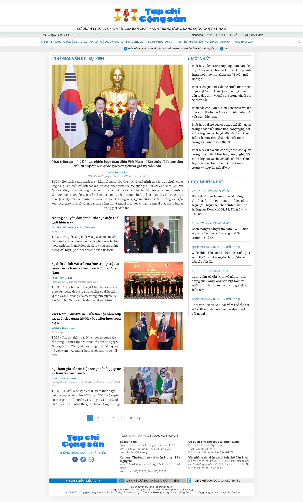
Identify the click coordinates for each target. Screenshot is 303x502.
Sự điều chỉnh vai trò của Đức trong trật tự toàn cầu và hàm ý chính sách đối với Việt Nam (85, 268)
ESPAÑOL (235, 34)
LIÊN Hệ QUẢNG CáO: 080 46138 (217, 480)
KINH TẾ (77, 41)
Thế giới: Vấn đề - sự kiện (159, 41)
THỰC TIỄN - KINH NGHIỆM (189, 41)
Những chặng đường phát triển (83, 452)
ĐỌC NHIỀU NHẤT (207, 181)
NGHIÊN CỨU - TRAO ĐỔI (217, 41)
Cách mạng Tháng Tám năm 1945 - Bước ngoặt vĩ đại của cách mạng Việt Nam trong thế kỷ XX (220, 233)
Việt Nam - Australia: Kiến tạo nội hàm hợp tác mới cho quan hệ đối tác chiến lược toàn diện (86, 318)
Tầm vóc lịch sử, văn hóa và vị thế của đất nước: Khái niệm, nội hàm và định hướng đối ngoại (220, 309)
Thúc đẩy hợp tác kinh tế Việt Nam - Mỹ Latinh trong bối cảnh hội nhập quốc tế (164, 48)
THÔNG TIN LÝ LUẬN (242, 41)
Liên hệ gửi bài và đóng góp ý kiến (152, 480)
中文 (209, 34)
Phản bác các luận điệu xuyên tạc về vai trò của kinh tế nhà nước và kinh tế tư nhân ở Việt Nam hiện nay (221, 112)
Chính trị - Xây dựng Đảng (56, 41)
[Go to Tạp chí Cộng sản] (151, 14)
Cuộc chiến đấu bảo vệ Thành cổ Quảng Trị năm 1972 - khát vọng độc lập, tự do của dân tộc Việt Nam (221, 257)
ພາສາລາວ (197, 34)
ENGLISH (221, 34)
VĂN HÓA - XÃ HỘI (93, 41)
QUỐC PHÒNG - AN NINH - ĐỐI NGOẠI (124, 41)
